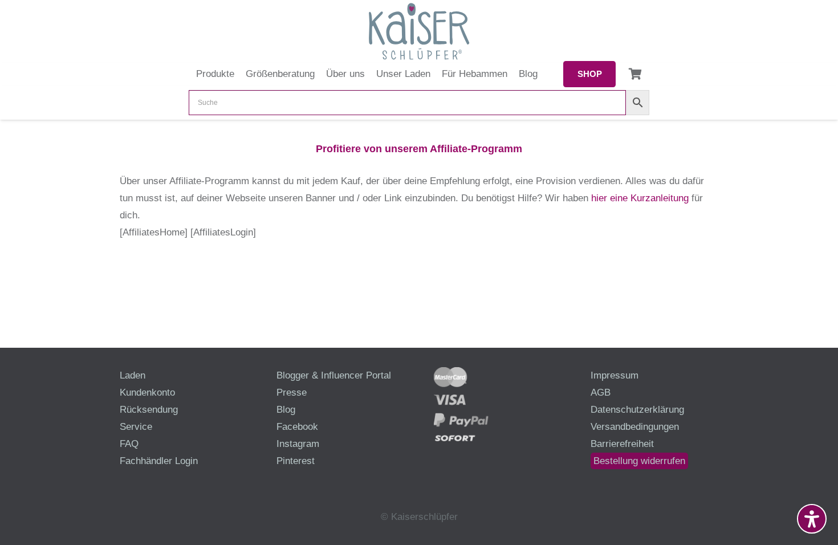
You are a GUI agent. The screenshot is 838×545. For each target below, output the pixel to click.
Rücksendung (149, 409)
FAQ (129, 443)
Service (136, 426)
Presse (291, 392)
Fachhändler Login (159, 460)
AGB (601, 392)
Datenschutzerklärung (637, 409)
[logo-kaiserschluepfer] (419, 31)
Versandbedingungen (635, 426)
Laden (132, 375)
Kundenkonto (147, 392)
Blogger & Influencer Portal (333, 375)
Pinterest (295, 460)
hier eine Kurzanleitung (640, 198)
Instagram (297, 443)
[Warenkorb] (635, 74)
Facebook (297, 426)
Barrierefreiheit (622, 443)
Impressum (614, 375)
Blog (285, 409)
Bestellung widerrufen (639, 460)
